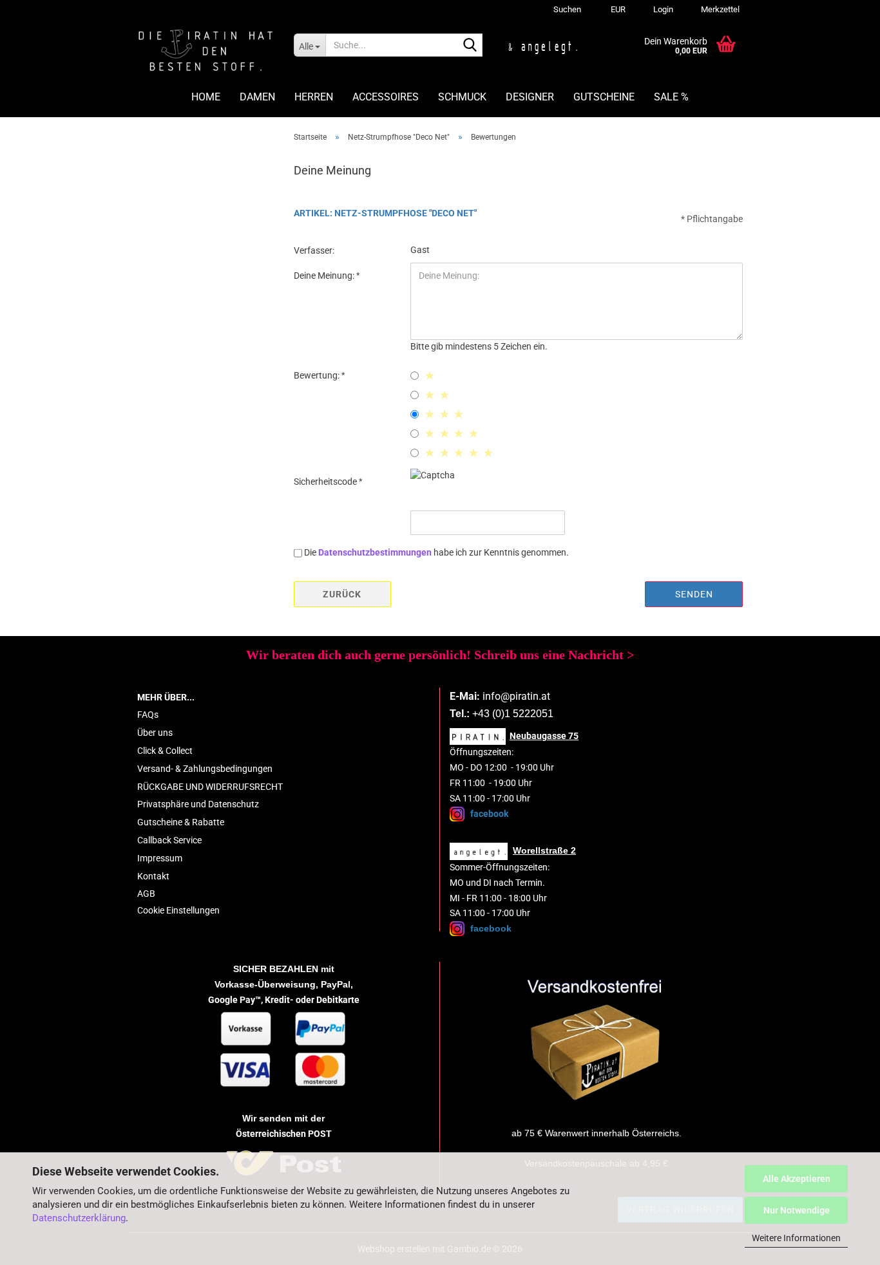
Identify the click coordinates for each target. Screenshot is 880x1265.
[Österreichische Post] (596, 1040)
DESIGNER (530, 97)
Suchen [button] (567, 9)
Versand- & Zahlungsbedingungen (205, 769)
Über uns (155, 732)
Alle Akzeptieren (796, 1179)
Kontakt (153, 876)
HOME (205, 97)
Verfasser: (314, 250)
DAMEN (257, 97)
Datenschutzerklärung (79, 1218)
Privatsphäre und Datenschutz (198, 804)
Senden (694, 594)
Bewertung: (317, 375)
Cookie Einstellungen (178, 910)
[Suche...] (470, 45)
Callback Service (169, 840)
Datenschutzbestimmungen (375, 552)
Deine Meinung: (325, 275)
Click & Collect (165, 750)
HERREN (313, 97)
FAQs (147, 714)
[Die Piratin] (205, 51)
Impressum (159, 858)
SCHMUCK (462, 97)
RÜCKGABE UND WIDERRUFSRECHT (210, 787)
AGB (146, 893)
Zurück (342, 594)
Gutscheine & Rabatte (180, 822)
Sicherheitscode (326, 481)
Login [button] (662, 9)
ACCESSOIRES (385, 97)
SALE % (671, 97)
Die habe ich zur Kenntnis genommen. (436, 552)
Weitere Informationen (796, 1238)
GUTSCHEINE (604, 97)
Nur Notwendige (796, 1210)
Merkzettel (719, 9)
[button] (616, 9)
